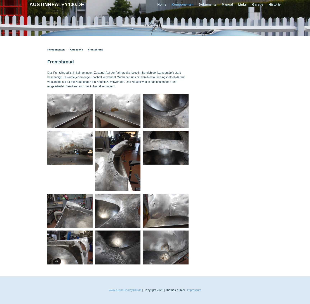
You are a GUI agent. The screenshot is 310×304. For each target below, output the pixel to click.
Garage (257, 4)
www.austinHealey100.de (125, 290)
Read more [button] (70, 110)
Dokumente (207, 4)
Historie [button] (275, 4)
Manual (227, 4)
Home (161, 4)
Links (242, 4)
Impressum (194, 290)
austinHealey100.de (56, 4)
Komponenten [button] (182, 4)
